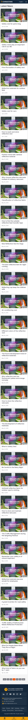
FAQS (12, 708)
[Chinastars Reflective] (10, 694)
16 (20, 679)
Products (8, 708)
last (23, 679)
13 (11, 679)
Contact (22, 708)
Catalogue (17, 708)
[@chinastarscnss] (7, 694)
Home (3, 708)
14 (14, 679)
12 (8, 679)
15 (17, 679)
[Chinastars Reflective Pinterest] (13, 694)
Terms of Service (19, 710)
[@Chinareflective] (20, 694)
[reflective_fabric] (17, 694)
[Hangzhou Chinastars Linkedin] (3, 694)
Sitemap (4, 710)
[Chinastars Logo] (6, 689)
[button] (26, 2)
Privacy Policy (10, 710)
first (5, 679)
